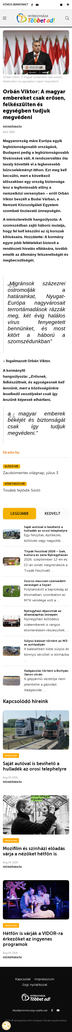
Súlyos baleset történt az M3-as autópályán (46, 642)
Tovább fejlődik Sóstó (21, 490)
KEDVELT (52, 513)
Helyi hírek (11, 755)
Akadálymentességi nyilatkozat (29, 1010)
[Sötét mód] (68, 4)
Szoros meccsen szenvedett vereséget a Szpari (45, 582)
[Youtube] (37, 5)
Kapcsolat (23, 979)
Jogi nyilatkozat (34, 985)
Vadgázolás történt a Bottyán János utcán (46, 672)
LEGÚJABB (19, 513)
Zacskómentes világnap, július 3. (31, 472)
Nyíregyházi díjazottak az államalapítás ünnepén (42, 612)
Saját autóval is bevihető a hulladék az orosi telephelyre (45, 528)
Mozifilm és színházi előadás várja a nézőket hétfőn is (34, 851)
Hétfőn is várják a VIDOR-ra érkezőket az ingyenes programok (33, 939)
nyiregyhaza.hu (12, 126)
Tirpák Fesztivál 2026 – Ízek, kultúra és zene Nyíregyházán (46, 553)
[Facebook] (32, 5)
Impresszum (44, 979)
